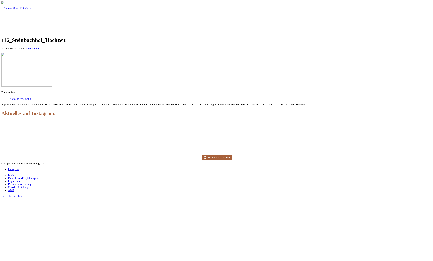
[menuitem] (220, 175)
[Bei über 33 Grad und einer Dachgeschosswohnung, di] (216, 135)
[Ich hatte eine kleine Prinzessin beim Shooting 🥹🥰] (302, 133)
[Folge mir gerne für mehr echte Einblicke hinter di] (130, 130)
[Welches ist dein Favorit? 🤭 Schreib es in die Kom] (43, 127)
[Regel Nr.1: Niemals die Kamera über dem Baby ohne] (389, 138)
